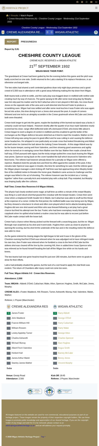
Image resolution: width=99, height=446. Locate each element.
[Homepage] (7, 15)
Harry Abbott (63, 313)
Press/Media (29, 41)
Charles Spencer (65, 338)
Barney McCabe (65, 353)
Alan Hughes (64, 343)
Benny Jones (64, 358)
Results (14, 15)
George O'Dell (64, 318)
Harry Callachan (65, 323)
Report (11, 41)
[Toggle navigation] (96, 8)
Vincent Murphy (65, 363)
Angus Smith (64, 348)
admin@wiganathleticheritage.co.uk (20, 425)
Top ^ (43, 437)
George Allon (64, 333)
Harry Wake (63, 328)
